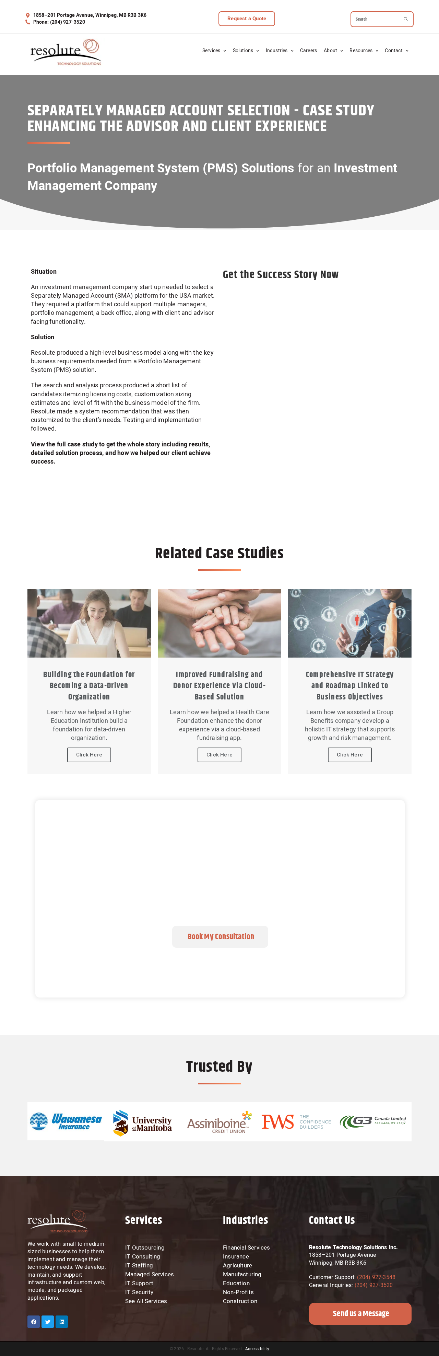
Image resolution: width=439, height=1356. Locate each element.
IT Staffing (139, 1266)
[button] (246, 18)
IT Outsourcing (145, 1248)
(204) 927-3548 (375, 1277)
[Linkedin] (62, 1321)
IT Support (139, 1283)
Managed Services (149, 1274)
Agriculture (237, 1266)
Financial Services (246, 1248)
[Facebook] (33, 1321)
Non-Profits (238, 1292)
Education (236, 1283)
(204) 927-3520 (374, 1285)
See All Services (146, 1301)
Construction (240, 1301)
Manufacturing (242, 1274)
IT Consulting (143, 1257)
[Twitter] (47, 1321)
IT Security (139, 1292)
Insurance (236, 1257)
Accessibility (257, 1349)
